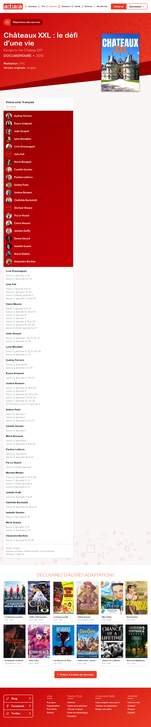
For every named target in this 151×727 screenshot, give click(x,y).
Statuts (50, 712)
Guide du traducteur (77, 706)
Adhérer (119, 6)
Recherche (102, 6)
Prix (43, 6)
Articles (88, 6)
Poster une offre (103, 709)
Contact (131, 706)
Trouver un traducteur (106, 706)
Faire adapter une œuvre (107, 702)
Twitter (15, 713)
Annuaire (65, 6)
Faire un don (134, 702)
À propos (32, 6)
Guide (77, 6)
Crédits (131, 712)
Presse (131, 709)
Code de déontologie (77, 712)
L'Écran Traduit (74, 709)
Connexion (135, 6)
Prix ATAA (52, 709)
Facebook (17, 706)
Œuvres (53, 6)
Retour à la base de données (76, 674)
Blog (14, 698)
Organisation (53, 706)
